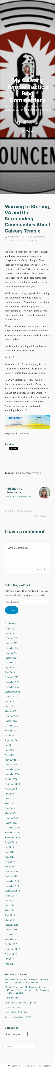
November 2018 (12, 885)
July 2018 (9, 900)
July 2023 (9, 667)
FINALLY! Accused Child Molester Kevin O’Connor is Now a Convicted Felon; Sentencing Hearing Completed (27, 990)
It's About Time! (12, 1007)
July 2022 (9, 701)
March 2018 (10, 919)
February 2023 (11, 677)
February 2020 (11, 817)
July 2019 (9, 846)
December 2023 (12, 662)
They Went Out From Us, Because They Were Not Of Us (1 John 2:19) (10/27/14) (26, 981)
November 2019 (12, 832)
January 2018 (11, 929)
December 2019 (12, 827)
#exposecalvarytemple (28, 472)
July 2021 (9, 745)
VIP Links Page (12, 997)
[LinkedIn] (24, 122)
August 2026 (11, 628)
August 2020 (11, 788)
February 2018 (11, 924)
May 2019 (9, 856)
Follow (12, 609)
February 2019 (11, 871)
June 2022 (9, 706)
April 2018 (10, 915)
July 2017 (9, 958)
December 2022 (12, 681)
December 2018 (12, 880)
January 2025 (11, 643)
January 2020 (11, 822)
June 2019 (9, 851)
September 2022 (12, 691)
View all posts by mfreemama (18, 496)
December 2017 (12, 934)
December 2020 (12, 769)
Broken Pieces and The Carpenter (20, 1002)
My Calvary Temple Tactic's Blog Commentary (27, 90)
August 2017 (11, 953)
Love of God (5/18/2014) (16, 1012)
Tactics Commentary (35, 236)
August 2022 (11, 696)
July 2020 (9, 793)
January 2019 (11, 876)
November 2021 (12, 730)
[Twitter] (30, 122)
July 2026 (9, 633)
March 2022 (10, 711)
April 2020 (10, 808)
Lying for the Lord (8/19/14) (19, 511)
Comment (40, 569)
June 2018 (9, 905)
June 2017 (9, 963)
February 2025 (11, 638)
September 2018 (12, 890)
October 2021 (11, 735)
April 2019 (10, 861)
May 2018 (9, 910)
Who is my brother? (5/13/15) (18, 1017)
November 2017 (12, 939)
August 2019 (11, 842)
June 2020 (9, 798)
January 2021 (11, 764)
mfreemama (13, 236)
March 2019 (10, 866)
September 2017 (12, 948)
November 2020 (12, 774)
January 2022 (11, 720)
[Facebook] (19, 122)
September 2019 (12, 837)
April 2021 (10, 754)
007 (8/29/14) (41, 516)
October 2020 (11, 779)
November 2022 (12, 686)
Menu (29, 131)
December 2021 (12, 725)
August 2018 (11, 895)
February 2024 (11, 652)
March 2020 (10, 813)
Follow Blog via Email (17, 585)
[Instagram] (36, 122)
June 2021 (9, 749)
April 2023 (10, 672)
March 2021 (10, 759)
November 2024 (12, 647)
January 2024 (11, 657)
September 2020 (12, 783)
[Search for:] (20, 1045)
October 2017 (11, 944)
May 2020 (9, 803)
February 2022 (11, 715)
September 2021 (12, 740)
